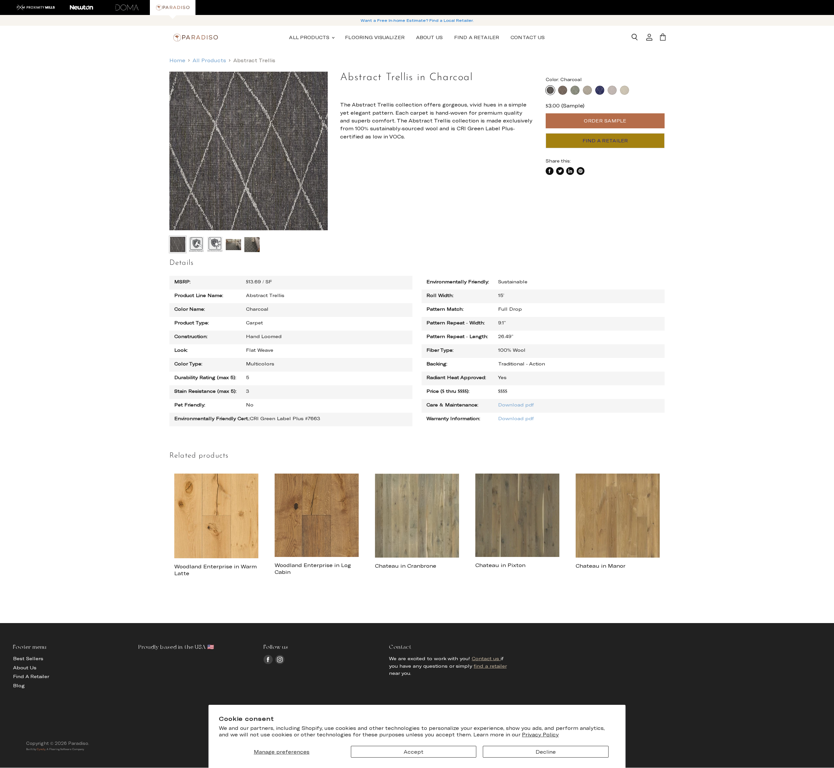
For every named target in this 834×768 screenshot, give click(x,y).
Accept (414, 752)
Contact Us (527, 37)
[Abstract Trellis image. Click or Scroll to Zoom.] (248, 151)
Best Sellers (28, 658)
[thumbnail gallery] (177, 244)
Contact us (486, 658)
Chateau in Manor (601, 565)
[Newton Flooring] (81, 7)
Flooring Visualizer (375, 37)
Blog (19, 685)
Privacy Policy (540, 734)
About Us (429, 37)
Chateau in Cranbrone (405, 565)
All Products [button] (310, 37)
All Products (209, 60)
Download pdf (516, 404)
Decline (546, 752)
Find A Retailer (476, 37)
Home (177, 60)
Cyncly (41, 749)
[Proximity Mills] (36, 7)
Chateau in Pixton (500, 565)
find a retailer (490, 666)
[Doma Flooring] (127, 7)
